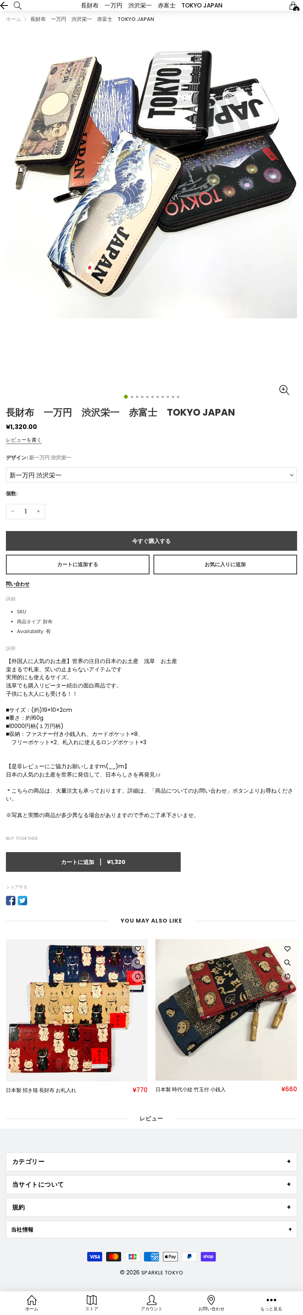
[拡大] (138, 963)
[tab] (151, 1162)
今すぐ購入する (151, 541)
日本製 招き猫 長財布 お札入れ (41, 1090)
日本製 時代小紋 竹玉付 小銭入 (190, 1089)
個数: (12, 493)
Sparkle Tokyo (162, 1272)
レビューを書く (24, 440)
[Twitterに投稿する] (22, 900)
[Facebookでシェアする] (10, 900)
